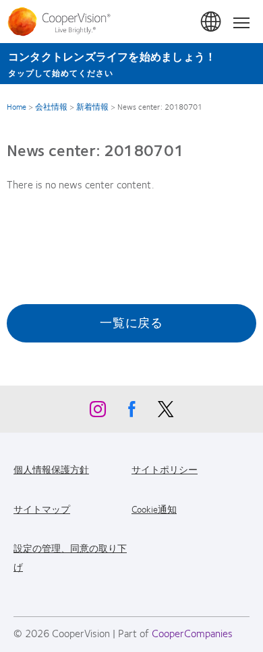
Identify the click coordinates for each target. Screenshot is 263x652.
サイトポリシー (165, 469)
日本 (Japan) (212, 22)
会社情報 (51, 106)
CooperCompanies (192, 632)
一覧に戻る (131, 322)
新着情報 (92, 106)
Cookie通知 (154, 508)
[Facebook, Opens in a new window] (131, 412)
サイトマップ (41, 508)
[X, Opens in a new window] (165, 412)
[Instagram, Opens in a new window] (98, 412)
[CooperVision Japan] (63, 21)
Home (16, 106)
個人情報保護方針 (51, 469)
